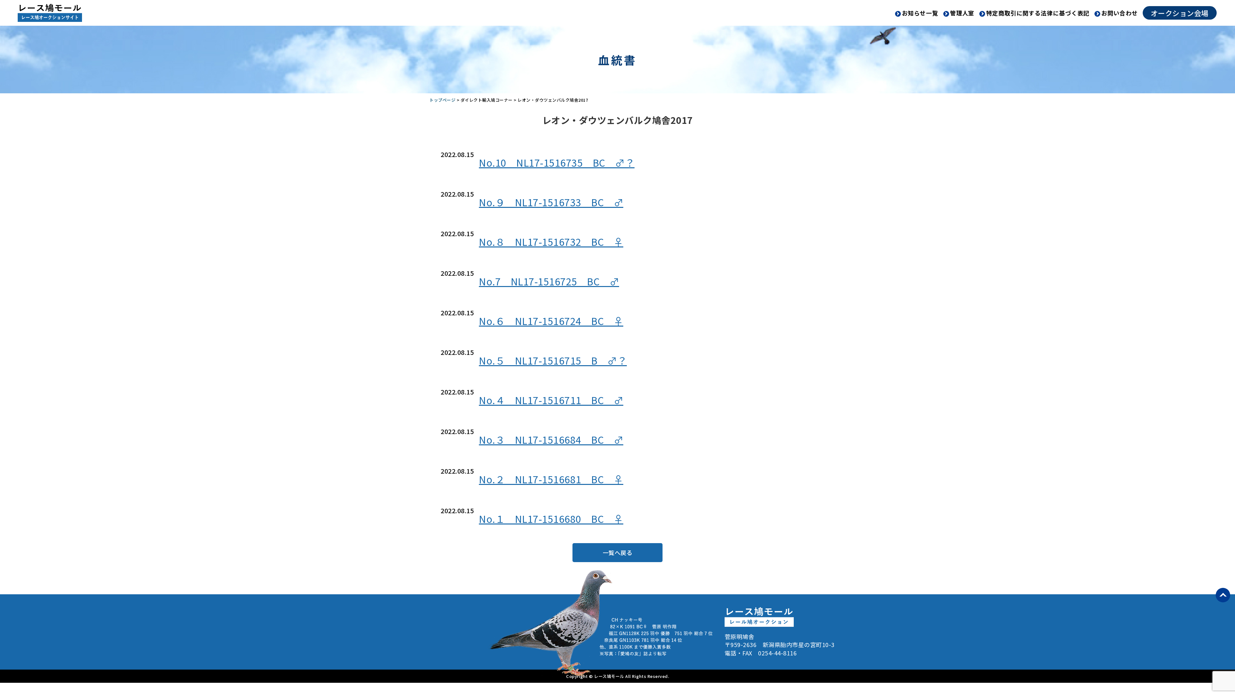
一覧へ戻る (618, 552)
